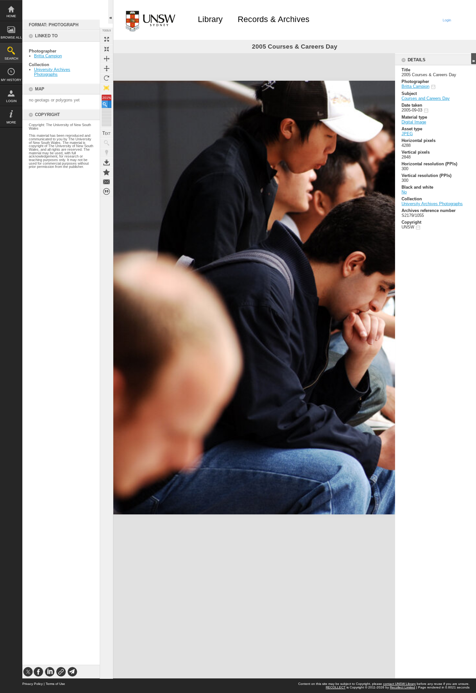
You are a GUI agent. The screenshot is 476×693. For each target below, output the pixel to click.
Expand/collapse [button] (473, 58)
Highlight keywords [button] (106, 153)
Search (11, 58)
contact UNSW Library (399, 684)
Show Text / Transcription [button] (106, 133)
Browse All (11, 37)
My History (11, 80)
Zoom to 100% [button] (106, 88)
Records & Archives (274, 19)
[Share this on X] (28, 671)
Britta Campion (48, 55)
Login (11, 101)
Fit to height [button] (106, 68)
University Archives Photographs (52, 72)
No (404, 192)
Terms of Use (55, 684)
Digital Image (414, 122)
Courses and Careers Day (426, 98)
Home (11, 16)
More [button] (11, 122)
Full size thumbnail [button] (106, 39)
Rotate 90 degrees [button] (106, 78)
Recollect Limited (402, 687)
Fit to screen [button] (106, 49)
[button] (106, 104)
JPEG (407, 133)
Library (210, 19)
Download (106, 162)
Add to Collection (106, 172)
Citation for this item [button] (106, 191)
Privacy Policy (32, 684)
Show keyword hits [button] (106, 143)
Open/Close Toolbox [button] (110, 12)
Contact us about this (106, 182)
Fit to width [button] (106, 59)
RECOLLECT (336, 687)
